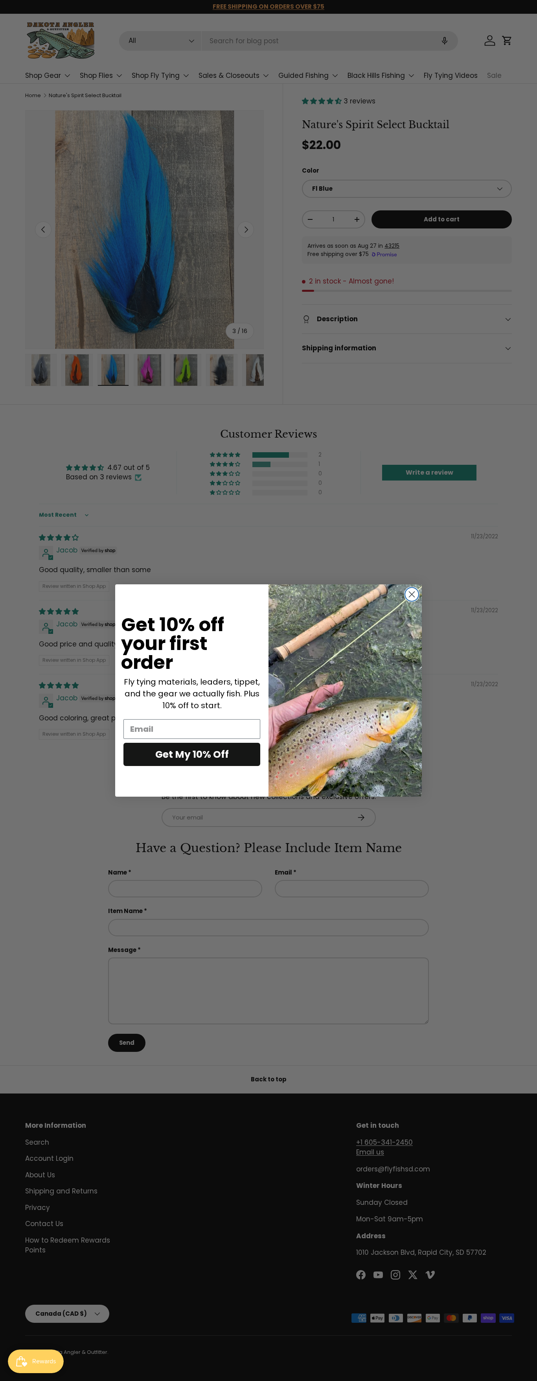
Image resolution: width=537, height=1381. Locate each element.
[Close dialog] (412, 594)
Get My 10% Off (192, 754)
